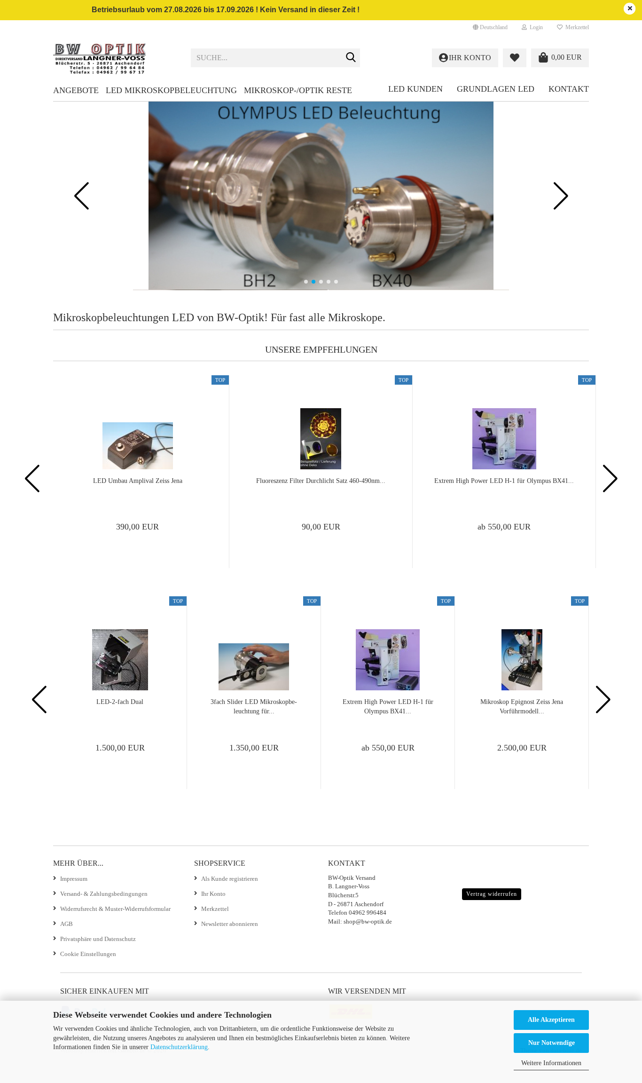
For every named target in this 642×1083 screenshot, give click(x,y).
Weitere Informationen (551, 1063)
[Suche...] (351, 58)
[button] (490, 27)
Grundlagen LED (495, 89)
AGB (66, 923)
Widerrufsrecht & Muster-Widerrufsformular (115, 908)
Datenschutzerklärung (179, 1047)
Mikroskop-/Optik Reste (298, 90)
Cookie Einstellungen (88, 953)
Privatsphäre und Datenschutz (98, 938)
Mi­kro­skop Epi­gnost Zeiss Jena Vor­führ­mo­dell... (521, 706)
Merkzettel (576, 27)
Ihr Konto (213, 893)
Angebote (76, 90)
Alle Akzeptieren (551, 1019)
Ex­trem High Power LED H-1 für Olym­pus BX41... (504, 480)
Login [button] (535, 27)
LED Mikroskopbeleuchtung (171, 90)
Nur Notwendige (551, 1042)
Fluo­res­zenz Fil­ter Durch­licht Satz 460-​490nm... (320, 480)
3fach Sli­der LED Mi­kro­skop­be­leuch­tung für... (254, 706)
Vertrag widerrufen (491, 894)
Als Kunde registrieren (229, 878)
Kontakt (568, 89)
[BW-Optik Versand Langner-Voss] (115, 57)
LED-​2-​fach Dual (119, 701)
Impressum (73, 878)
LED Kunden (415, 89)
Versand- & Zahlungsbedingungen (104, 893)
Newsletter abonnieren (229, 923)
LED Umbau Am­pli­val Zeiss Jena (137, 480)
